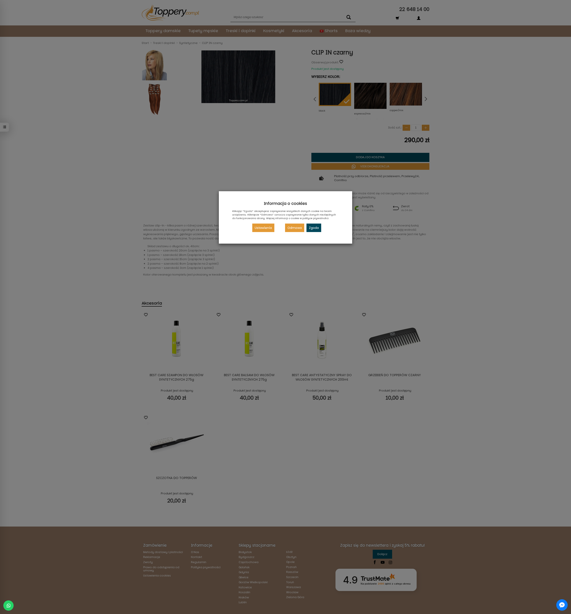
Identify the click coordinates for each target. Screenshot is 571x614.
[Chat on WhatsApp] (8, 605)
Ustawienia (263, 228)
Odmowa (295, 228)
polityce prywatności (315, 218)
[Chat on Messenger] (562, 605)
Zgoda (314, 228)
